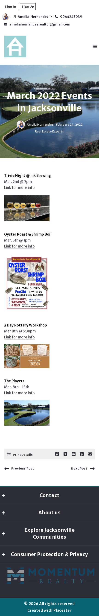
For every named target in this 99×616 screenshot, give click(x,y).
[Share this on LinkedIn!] (74, 454)
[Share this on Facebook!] (57, 454)
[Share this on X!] (65, 454)
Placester (62, 610)
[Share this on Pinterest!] (82, 454)
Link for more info (19, 188)
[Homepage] (15, 46)
